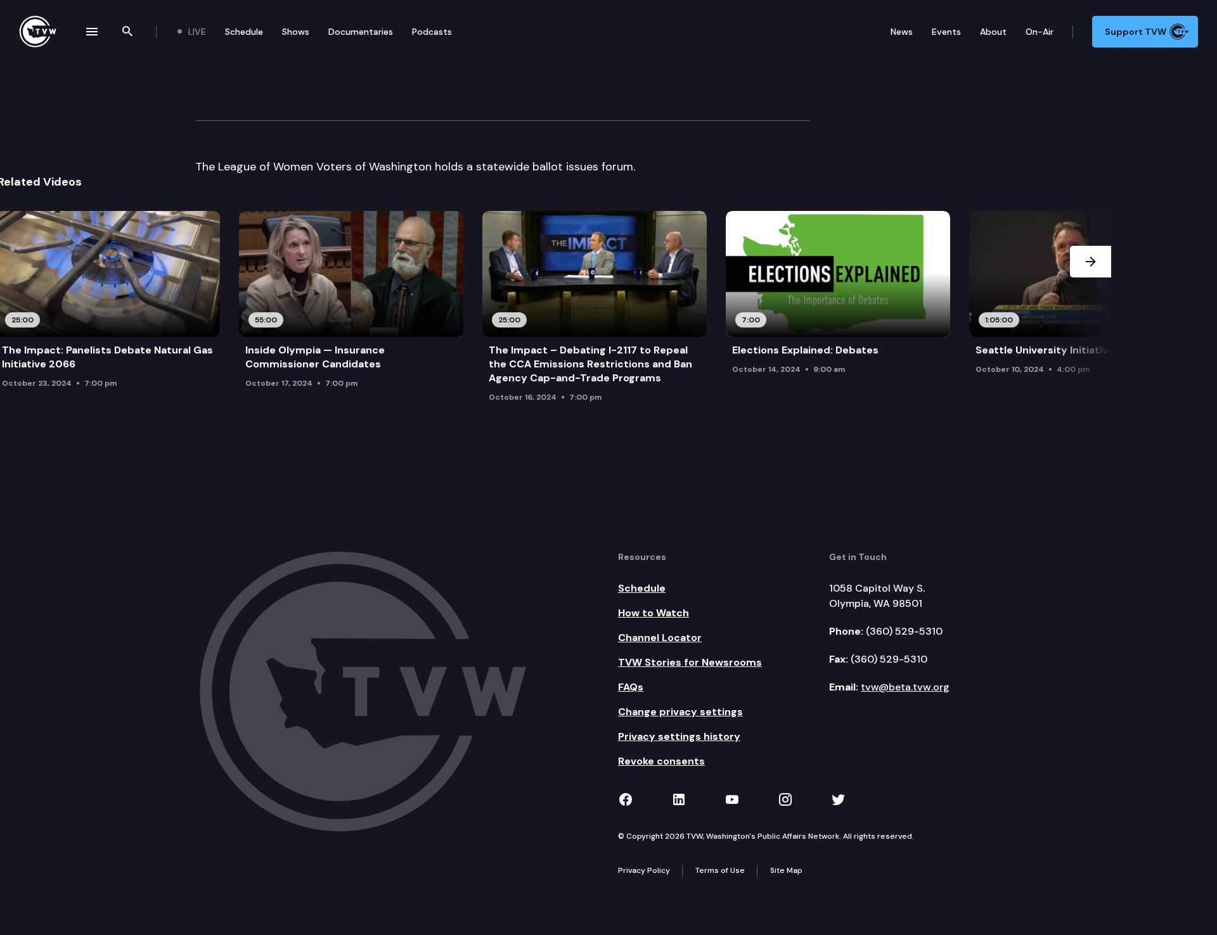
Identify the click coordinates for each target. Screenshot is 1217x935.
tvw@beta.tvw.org (905, 687)
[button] (1090, 310)
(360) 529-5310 (904, 631)
